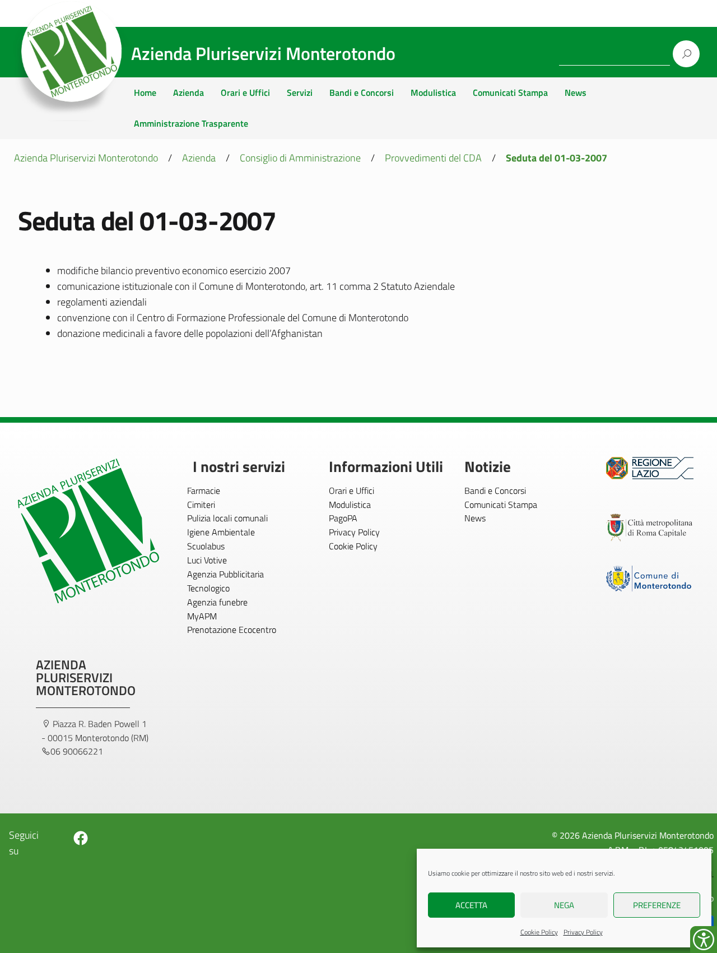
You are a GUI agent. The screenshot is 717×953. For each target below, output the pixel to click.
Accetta (471, 905)
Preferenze (657, 905)
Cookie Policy (539, 932)
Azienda (188, 92)
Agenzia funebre (217, 602)
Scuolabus (206, 546)
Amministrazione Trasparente (191, 123)
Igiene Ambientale (221, 532)
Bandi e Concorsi (361, 92)
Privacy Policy (583, 932)
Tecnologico (208, 588)
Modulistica (433, 92)
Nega (564, 905)
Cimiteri (201, 504)
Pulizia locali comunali (227, 518)
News (575, 92)
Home (145, 92)
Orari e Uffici (245, 92)
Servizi (300, 92)
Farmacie (203, 490)
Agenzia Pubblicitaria (225, 574)
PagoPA (343, 518)
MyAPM (202, 616)
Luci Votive (207, 560)
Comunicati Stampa (510, 92)
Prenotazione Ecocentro (231, 629)
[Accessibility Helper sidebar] (703, 939)
